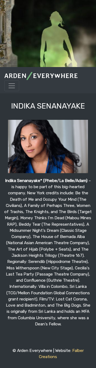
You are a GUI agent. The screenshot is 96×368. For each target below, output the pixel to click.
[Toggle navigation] (11, 85)
